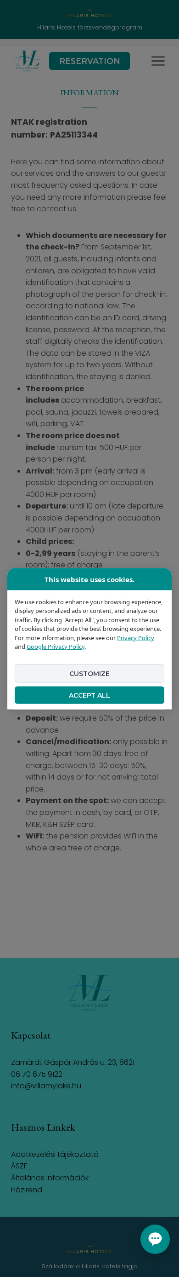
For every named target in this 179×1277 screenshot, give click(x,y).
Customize (89, 673)
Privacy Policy (135, 637)
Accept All (89, 695)
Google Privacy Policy (55, 646)
